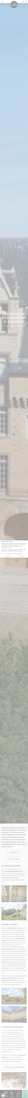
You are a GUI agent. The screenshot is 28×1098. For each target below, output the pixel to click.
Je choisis (7, 556)
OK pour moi (21, 556)
